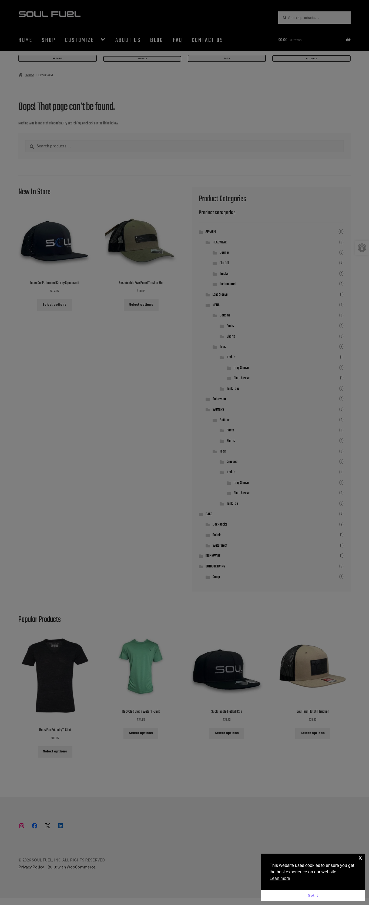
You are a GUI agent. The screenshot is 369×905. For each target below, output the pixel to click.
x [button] (360, 857)
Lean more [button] (280, 878)
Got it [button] (313, 895)
